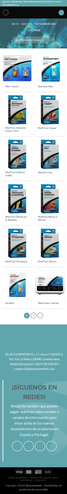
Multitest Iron (45, 172)
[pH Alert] (17, 284)
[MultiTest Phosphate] (17, 243)
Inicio (15, 24)
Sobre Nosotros (18, 477)
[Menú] (5, 12)
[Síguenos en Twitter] (40, 446)
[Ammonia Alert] (49, 68)
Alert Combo (12, 86)
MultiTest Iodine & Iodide (15, 174)
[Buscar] (61, 12)
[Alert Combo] (17, 68)
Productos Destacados (44, 477)
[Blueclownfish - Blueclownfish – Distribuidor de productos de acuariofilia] (33, 12)
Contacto (41, 480)
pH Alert (9, 303)
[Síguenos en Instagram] (29, 446)
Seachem (27, 24)
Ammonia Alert (45, 86)
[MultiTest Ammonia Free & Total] (17, 109)
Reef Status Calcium (48, 303)
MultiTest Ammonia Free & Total (15, 129)
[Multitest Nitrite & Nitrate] (49, 198)
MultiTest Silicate (47, 261)
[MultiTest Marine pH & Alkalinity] (17, 198)
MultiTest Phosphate (16, 261)
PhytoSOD (27, 480)
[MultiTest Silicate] (49, 243)
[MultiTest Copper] (49, 109)
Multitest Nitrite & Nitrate (47, 218)
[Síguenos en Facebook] (17, 446)
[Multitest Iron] (49, 154)
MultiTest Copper (47, 128)
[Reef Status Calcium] (49, 284)
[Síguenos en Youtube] (51, 446)
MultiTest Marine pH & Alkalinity (16, 218)
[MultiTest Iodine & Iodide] (17, 154)
